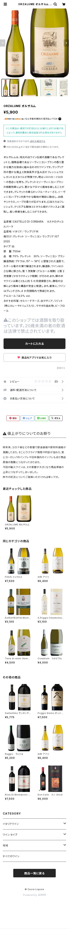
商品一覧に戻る (34, 873)
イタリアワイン (11, 823)
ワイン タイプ (10, 834)
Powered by (30, 895)
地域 (5, 845)
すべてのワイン (11, 856)
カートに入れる (34, 343)
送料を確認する (37, 141)
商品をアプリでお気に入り (36, 357)
